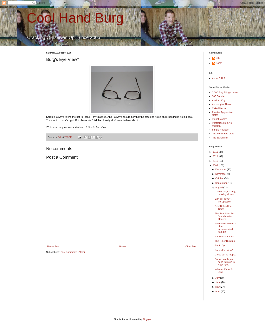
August (219, 187)
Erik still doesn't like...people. (223, 200)
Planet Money (219, 119)
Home (122, 246)
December (221, 169)
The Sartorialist (220, 137)
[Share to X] (93, 137)
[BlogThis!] (89, 137)
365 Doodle (218, 96)
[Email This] (86, 137)
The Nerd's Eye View (223, 133)
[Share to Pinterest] (100, 137)
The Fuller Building (225, 241)
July (217, 278)
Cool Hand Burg (75, 17)
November (221, 174)
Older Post (191, 246)
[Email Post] (79, 137)
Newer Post (53, 246)
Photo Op (220, 245)
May (217, 286)
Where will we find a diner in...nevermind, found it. (225, 227)
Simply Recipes (220, 129)
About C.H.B (218, 78)
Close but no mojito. (225, 254)
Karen (219, 63)
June (218, 282)
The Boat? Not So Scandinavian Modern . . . (224, 216)
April (218, 291)
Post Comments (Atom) (73, 252)
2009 (216, 165)
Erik (218, 58)
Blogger (147, 319)
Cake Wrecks (219, 108)
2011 (216, 156)
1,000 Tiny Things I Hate (225, 92)
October (219, 178)
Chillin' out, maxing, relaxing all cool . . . (226, 193)
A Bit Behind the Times (223, 207)
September (221, 183)
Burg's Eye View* (224, 250)
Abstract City (218, 100)
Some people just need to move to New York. (225, 262)
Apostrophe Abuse (221, 104)
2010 (216, 161)
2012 (216, 152)
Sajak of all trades (224, 236)
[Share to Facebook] (97, 137)
